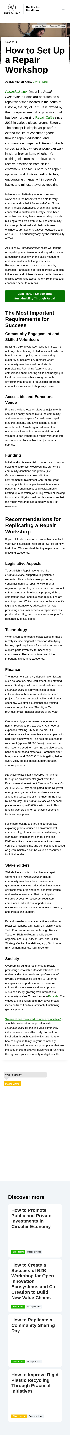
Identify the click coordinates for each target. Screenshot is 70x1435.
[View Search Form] (56, 9)
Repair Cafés (44, 117)
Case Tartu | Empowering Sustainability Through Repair (35, 296)
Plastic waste (12, 1083)
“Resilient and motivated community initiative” (33, 1019)
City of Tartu (40, 81)
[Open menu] (63, 8)
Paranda (53, 996)
